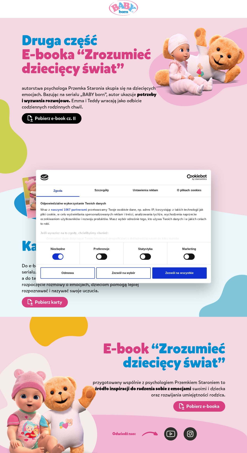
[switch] (101, 257)
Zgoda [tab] (57, 190)
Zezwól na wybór (123, 272)
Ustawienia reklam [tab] (145, 190)
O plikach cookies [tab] (189, 190)
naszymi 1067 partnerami (69, 209)
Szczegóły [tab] (102, 190)
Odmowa (67, 272)
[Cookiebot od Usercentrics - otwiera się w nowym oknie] (190, 177)
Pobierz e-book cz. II (55, 118)
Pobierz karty (48, 302)
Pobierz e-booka (202, 406)
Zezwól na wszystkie (179, 272)
